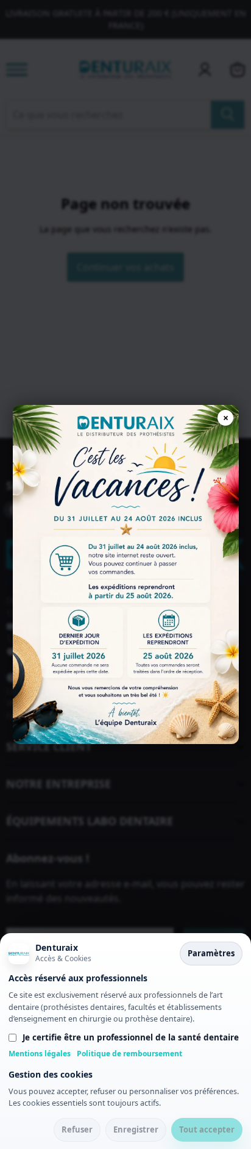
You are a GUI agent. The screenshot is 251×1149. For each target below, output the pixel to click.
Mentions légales (40, 1053)
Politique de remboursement (129, 1053)
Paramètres (211, 953)
